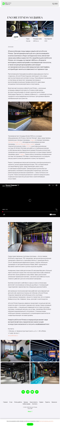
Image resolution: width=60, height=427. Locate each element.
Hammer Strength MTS (15, 142)
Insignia (32, 140)
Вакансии (54, 402)
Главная (5, 402)
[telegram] (27, 392)
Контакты (34, 404)
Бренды (26, 402)
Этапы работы (18, 402)
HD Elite (28, 146)
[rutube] (37, 392)
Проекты (47, 402)
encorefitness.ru (13, 335)
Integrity (21, 154)
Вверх (29, 411)
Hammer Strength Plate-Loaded (24, 144)
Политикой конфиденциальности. (46, 421)
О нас (10, 402)
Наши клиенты (34, 402)
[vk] (23, 392)
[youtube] (32, 392)
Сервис (41, 402)
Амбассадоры (26, 404)
